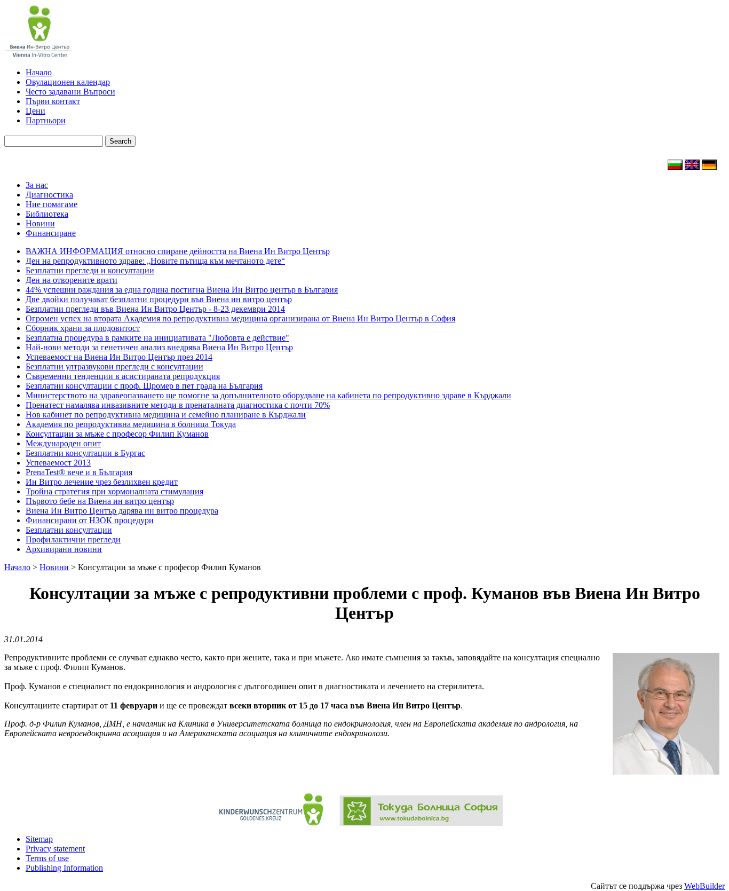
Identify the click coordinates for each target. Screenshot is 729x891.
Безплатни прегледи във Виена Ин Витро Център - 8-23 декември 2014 (155, 308)
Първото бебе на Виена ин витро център (100, 501)
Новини (40, 223)
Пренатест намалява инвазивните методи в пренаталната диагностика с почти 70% (178, 404)
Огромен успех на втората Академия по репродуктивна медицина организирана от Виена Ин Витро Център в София (240, 318)
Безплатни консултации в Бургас (85, 453)
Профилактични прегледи (73, 539)
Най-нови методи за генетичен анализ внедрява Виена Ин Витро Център (159, 347)
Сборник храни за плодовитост (83, 328)
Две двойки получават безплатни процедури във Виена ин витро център (159, 299)
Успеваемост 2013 (58, 462)
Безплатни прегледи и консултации (90, 270)
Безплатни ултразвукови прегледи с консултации (114, 366)
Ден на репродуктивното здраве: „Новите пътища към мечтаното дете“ (155, 260)
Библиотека (47, 213)
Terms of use (47, 858)
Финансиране (51, 233)
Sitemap (39, 838)
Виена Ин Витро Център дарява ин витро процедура (122, 510)
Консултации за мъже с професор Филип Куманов (117, 433)
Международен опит (63, 443)
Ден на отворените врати (71, 280)
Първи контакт (53, 101)
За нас (37, 185)
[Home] (692, 166)
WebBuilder (704, 885)
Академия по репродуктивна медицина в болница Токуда (131, 424)
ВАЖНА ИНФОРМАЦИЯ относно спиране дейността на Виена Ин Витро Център (178, 251)
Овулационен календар (68, 81)
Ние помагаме (51, 204)
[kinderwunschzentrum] (270, 822)
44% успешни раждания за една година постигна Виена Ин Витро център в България (182, 289)
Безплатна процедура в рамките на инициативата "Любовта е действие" (157, 337)
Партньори (46, 120)
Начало (39, 72)
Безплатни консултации (69, 529)
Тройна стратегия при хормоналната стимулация (114, 491)
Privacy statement (55, 848)
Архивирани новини (64, 549)
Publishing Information (64, 867)
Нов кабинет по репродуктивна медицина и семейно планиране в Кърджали (166, 414)
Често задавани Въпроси (70, 91)
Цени (35, 110)
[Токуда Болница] (417, 822)
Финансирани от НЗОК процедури (90, 520)
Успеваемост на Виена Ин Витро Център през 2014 (119, 356)
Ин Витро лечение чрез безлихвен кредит (102, 481)
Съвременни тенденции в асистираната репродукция (123, 376)
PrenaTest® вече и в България (79, 472)
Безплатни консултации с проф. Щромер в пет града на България (144, 385)
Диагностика (49, 194)
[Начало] (675, 166)
